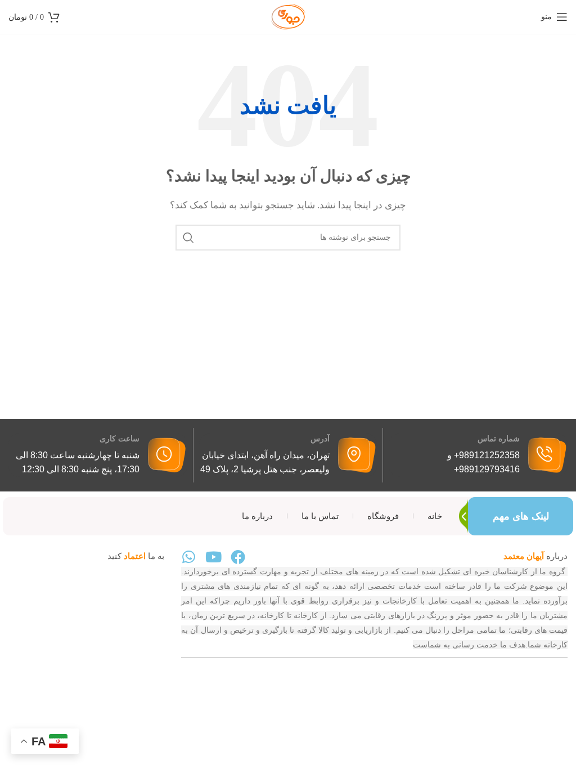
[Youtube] (213, 556)
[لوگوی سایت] (288, 15)
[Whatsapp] (188, 556)
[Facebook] (238, 556)
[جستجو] (188, 238)
